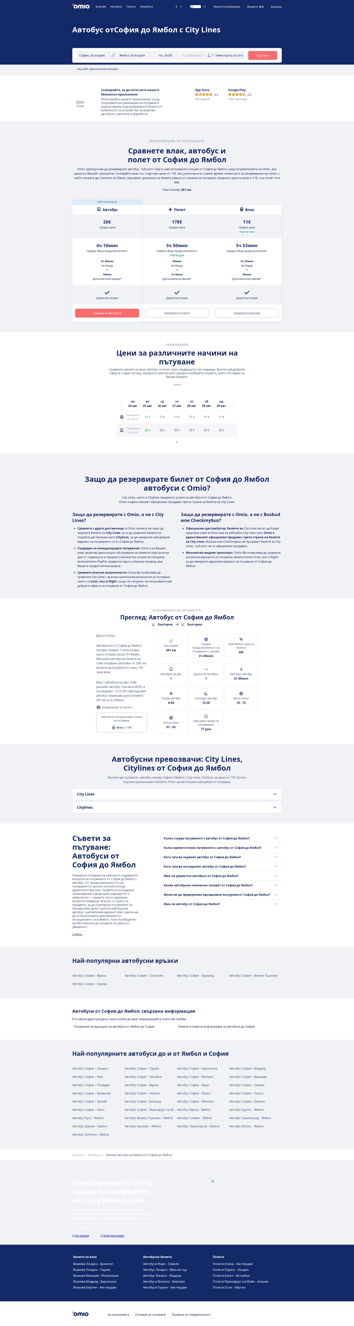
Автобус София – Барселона (197, 1068)
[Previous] (121, 404)
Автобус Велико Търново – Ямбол (149, 1118)
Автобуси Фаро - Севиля (161, 1264)
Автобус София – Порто (246, 1093)
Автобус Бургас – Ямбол (246, 1110)
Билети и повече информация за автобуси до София (216, 1026)
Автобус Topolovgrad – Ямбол (198, 1126)
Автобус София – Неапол (142, 1093)
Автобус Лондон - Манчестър (165, 1270)
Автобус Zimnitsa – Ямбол (90, 1134)
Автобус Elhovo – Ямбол (246, 1126)
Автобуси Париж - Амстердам (165, 1287)
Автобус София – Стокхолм (144, 976)
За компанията (118, 1315)
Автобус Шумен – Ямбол (89, 1126)
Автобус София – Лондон (90, 1068)
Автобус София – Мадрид (247, 1068)
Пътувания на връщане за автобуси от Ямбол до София (114, 1026)
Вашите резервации (227, 6)
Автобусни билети (157, 1257)
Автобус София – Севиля (246, 1085)
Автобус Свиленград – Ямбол (250, 1118)
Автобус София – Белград (143, 1101)
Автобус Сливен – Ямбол (194, 1118)
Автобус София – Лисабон (143, 1077)
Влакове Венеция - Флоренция (96, 1276)
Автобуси (116, 6)
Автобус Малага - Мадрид (162, 1276)
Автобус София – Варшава (248, 1077)
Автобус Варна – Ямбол (194, 1110)
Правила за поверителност (191, 1315)
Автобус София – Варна (89, 976)
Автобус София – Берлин (247, 1101)
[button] (169, 55)
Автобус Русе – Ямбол (87, 1118)
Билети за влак (85, 1257)
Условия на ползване (150, 1315)
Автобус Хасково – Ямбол (143, 1126)
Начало (77, 1155)
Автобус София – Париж (142, 1068)
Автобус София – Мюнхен (195, 1101)
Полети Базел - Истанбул (231, 1276)
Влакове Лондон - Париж (91, 1270)
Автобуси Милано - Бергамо (164, 1281)
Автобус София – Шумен (89, 984)
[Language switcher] (198, 6)
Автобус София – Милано (195, 1077)
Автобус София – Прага (193, 1093)
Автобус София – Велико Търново (253, 976)
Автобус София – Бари (193, 1085)
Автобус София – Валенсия (91, 1093)
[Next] (233, 404)
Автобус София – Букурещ (195, 976)
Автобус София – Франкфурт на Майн (152, 1110)
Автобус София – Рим (87, 1077)
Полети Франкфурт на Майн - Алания (240, 1281)
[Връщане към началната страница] (84, 7)
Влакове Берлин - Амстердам (94, 1287)
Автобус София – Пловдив (91, 1085)
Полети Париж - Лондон (231, 1270)
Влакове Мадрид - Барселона (95, 1281)
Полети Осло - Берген (229, 1287)
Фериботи (146, 6)
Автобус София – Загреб (89, 1101)
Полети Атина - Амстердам (233, 1264)
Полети (131, 6)
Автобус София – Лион (88, 1110)
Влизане (276, 6)
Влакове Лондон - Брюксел (93, 1264)
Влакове (101, 6)
